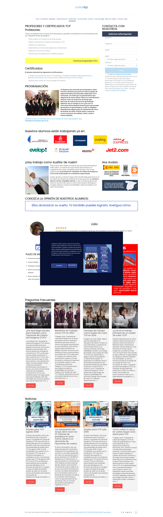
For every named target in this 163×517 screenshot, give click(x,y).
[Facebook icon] (121, 512)
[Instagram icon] (129, 512)
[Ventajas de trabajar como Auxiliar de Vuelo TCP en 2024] (96, 315)
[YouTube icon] (125, 512)
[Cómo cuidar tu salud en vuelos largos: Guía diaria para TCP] (125, 414)
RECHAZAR (71, 265)
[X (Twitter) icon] (123, 512)
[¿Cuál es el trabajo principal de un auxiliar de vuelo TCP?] (125, 315)
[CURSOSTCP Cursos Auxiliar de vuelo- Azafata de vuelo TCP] (81, 7)
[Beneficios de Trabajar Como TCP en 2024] (67, 315)
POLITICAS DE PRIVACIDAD (93, 512)
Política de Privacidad (123, 74)
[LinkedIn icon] (127, 512)
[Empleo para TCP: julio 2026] (96, 414)
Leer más (31, 385)
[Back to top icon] (136, 512)
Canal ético (107, 512)
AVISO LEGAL (78, 512)
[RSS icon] (131, 512)
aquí (71, 255)
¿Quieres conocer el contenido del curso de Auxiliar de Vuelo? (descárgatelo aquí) (53, 119)
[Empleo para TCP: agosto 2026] (38, 414)
